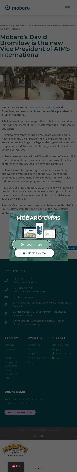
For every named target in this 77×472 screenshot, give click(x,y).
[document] (38, 236)
